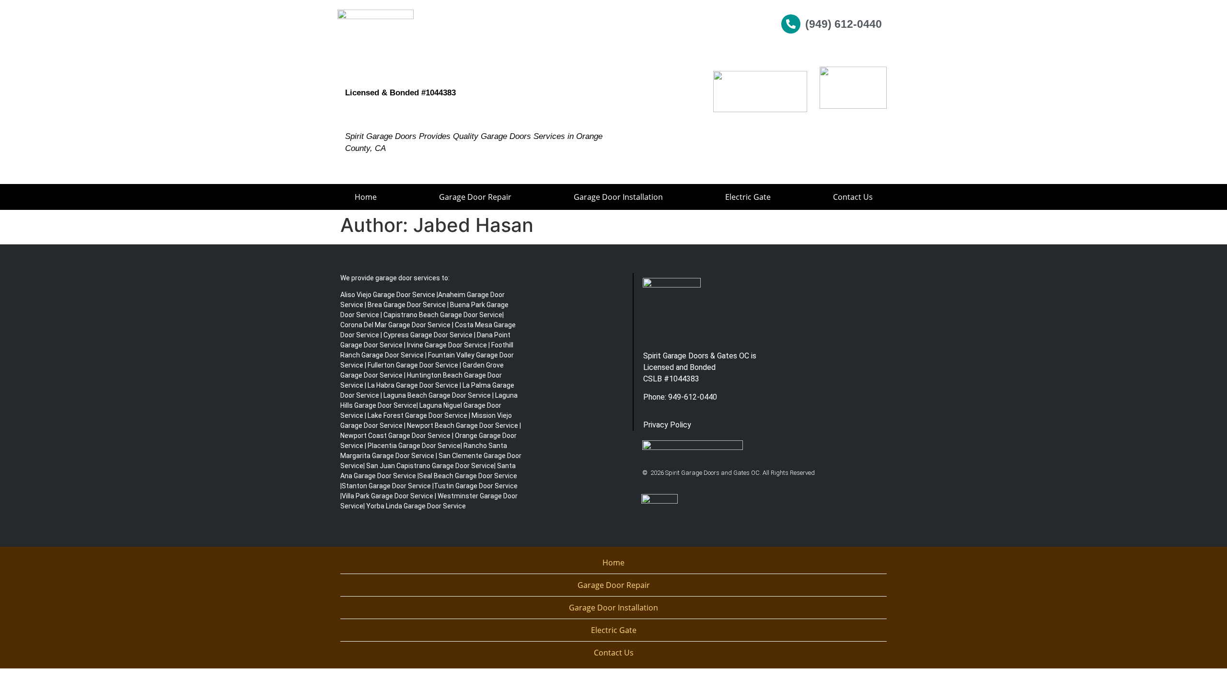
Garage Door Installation (618, 197)
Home (366, 197)
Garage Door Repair (475, 197)
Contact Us (853, 197)
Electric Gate (748, 197)
